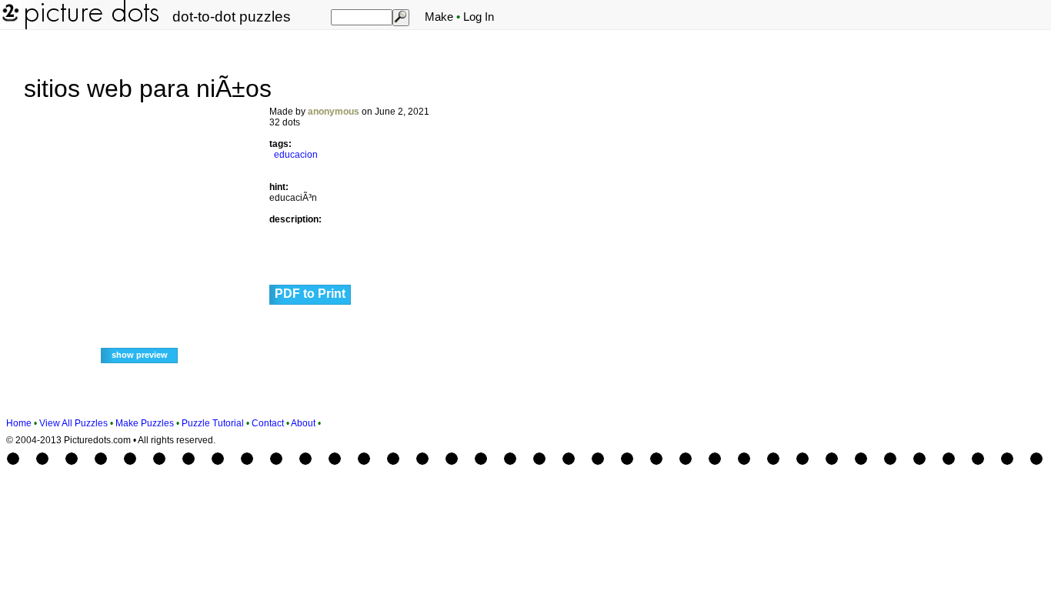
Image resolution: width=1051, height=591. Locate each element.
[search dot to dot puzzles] (400, 17)
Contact (268, 423)
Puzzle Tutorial (213, 423)
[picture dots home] (9, 26)
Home (19, 423)
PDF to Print (310, 293)
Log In (478, 17)
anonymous (333, 111)
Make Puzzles (144, 423)
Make (439, 17)
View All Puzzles (73, 423)
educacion (296, 154)
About (303, 423)
